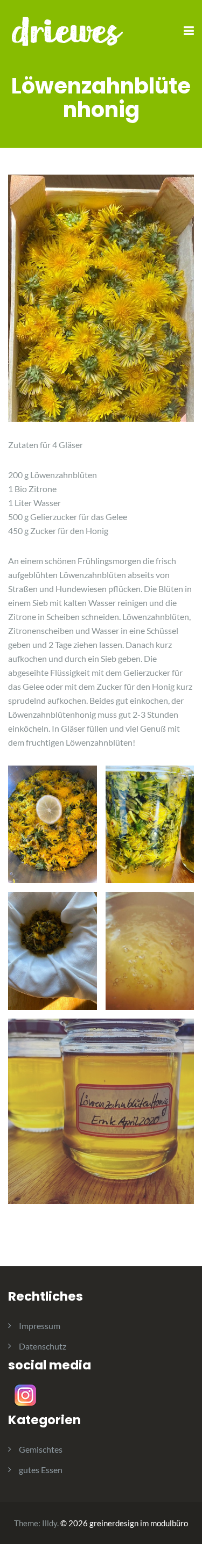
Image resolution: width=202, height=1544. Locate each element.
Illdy (49, 1523)
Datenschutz (42, 1346)
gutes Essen (40, 1469)
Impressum (39, 1326)
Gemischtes (40, 1449)
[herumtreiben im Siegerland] (67, 30)
